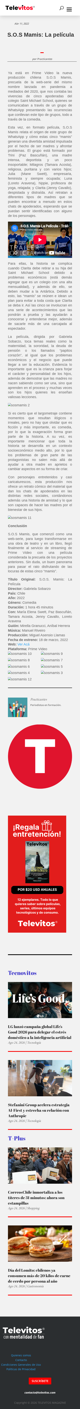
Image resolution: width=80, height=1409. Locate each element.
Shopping (33, 1208)
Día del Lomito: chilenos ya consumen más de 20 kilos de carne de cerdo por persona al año (39, 1276)
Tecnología (34, 1042)
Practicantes (44, 59)
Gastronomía (35, 1286)
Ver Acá (23, 644)
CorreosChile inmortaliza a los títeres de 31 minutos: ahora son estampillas (36, 1198)
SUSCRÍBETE (40, 1381)
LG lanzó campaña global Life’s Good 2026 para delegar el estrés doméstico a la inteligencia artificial (39, 1032)
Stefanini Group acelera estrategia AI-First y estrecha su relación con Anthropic (39, 1110)
